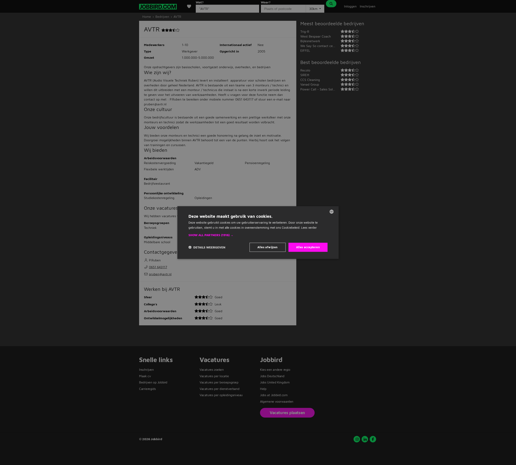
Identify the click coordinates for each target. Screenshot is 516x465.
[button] (258, 235)
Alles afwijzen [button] (267, 247)
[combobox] (332, 212)
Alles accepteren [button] (308, 247)
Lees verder (309, 227)
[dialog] (258, 232)
